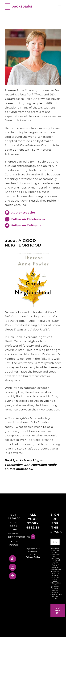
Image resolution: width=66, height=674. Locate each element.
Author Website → (25, 212)
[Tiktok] (12, 558)
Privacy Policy (33, 557)
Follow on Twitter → (26, 225)
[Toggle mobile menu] (59, 5)
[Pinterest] (12, 575)
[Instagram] (12, 567)
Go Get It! (58, 610)
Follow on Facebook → (28, 219)
